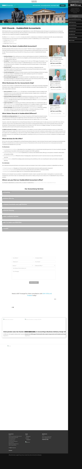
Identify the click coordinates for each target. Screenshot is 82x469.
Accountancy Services (45, 5)
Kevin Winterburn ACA (55, 81)
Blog (58, 5)
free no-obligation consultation (14, 36)
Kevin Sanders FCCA (54, 105)
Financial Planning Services (13, 441)
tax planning (39, 99)
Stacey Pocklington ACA (56, 57)
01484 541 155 (45, 439)
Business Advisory (8, 158)
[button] (12, 307)
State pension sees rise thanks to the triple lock (19, 332)
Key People (53, 5)
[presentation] (54, 299)
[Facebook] (68, 455)
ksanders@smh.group (55, 108)
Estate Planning (7, 171)
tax (46, 102)
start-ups (19, 91)
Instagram (28, 439)
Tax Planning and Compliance (10, 149)
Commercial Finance (12, 438)
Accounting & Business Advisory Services (15, 436)
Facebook (28, 436)
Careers (10, 450)
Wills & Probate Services (12, 445)
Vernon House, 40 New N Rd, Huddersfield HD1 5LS (45, 182)
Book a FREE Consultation (41, 24)
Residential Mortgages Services (13, 443)
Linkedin (27, 437)
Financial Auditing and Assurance (11, 152)
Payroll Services (11, 442)
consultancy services (10, 104)
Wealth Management (8, 168)
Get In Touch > (34, 282)
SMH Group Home (36, 5)
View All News (34, 340)
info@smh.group (27, 24)
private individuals (32, 107)
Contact (62, 5)
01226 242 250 (13, 40)
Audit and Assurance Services (13, 437)
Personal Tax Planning (9, 169)
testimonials (42, 119)
